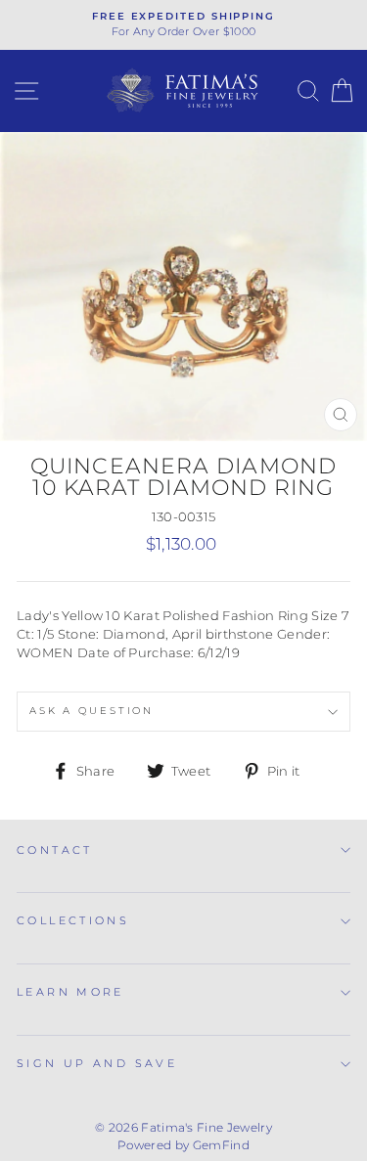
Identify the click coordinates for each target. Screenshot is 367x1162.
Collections (73, 920)
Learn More (70, 992)
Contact (55, 850)
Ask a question (91, 710)
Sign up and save (97, 1063)
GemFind (221, 1145)
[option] (183, 25)
